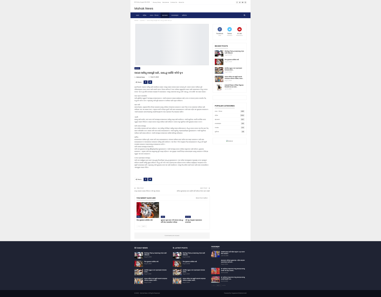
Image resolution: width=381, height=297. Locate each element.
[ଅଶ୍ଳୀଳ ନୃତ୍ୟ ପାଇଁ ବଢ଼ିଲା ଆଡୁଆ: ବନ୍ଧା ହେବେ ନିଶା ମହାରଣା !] (215, 254)
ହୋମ (137, 15)
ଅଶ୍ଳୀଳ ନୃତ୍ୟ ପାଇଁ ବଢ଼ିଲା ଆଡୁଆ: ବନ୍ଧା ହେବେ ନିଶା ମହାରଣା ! (233, 252)
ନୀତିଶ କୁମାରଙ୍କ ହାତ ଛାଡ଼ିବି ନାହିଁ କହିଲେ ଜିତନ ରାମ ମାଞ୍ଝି (193, 191)
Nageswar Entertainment (239, 293)
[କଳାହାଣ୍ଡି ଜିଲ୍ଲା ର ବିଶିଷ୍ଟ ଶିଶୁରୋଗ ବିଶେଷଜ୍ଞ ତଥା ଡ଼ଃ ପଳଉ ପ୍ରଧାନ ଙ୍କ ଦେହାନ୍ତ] (219, 87)
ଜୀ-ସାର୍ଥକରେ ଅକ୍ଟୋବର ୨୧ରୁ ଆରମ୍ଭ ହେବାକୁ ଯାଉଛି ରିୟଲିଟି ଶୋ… (233, 278)
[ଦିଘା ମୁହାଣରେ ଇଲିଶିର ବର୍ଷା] (148, 210)
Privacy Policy (157, 2)
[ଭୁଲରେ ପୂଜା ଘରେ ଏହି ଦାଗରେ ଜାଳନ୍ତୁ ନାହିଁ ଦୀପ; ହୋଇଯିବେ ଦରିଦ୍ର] (172, 210)
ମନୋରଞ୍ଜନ (174, 15)
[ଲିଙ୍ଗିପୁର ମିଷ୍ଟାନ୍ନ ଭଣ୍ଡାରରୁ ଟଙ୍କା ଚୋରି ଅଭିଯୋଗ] (219, 53)
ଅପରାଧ (217, 127)
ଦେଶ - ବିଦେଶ (218, 111)
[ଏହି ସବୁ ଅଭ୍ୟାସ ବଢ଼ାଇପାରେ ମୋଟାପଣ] (196, 210)
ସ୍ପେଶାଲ (165, 15)
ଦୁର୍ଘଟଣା (217, 132)
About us (181, 2)
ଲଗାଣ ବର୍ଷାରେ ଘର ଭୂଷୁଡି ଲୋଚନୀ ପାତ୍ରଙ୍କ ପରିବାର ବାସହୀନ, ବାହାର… (234, 77)
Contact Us (173, 2)
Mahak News (143, 8)
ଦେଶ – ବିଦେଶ (154, 15)
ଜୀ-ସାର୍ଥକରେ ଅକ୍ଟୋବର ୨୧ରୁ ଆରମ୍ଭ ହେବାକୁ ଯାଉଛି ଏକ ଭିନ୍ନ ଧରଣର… (233, 269)
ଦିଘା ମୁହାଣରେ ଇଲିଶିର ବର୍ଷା (232, 60)
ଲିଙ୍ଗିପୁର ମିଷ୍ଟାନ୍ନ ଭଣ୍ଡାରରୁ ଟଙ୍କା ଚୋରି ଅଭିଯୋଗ (234, 52)
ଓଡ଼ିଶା (144, 15)
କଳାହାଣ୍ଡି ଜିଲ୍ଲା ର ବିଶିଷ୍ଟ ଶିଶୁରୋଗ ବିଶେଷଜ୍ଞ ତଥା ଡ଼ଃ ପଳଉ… (234, 86)
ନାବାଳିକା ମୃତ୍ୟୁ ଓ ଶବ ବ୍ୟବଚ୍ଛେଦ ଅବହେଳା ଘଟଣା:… (233, 69)
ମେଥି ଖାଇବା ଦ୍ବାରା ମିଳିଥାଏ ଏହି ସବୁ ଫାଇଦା (147, 191)
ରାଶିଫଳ (184, 15)
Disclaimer (165, 2)
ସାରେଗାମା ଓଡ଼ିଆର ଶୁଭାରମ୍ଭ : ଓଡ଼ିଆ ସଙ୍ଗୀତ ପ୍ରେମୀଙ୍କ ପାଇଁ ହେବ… (233, 261)
